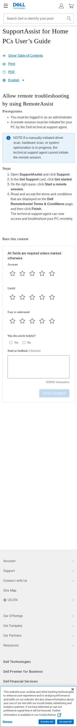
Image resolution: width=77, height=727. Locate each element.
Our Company (12, 626)
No (29, 342)
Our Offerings (13, 616)
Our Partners (12, 635)
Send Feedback (54, 393)
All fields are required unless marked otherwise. (34, 255)
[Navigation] (6, 6)
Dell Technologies (17, 662)
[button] (61, 6)
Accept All (65, 721)
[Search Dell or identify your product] (69, 18)
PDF (11, 72)
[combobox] (38, 18)
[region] (38, 158)
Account (9, 561)
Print (11, 64)
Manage (7, 721)
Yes (16, 342)
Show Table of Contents (25, 55)
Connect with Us (15, 581)
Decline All (47, 721)
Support (9, 571)
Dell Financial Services (20, 681)
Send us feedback (24, 350)
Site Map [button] (9, 590)
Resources (11, 645)
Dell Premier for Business (23, 672)
